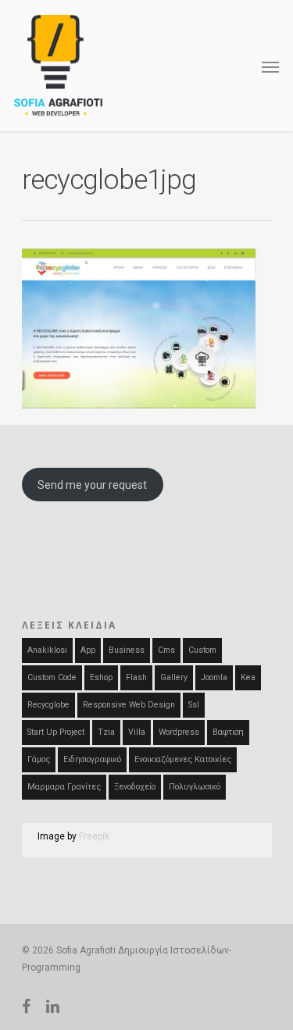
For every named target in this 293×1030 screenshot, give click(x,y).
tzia (106, 732)
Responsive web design (129, 705)
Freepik (94, 836)
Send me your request (92, 485)
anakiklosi (47, 650)
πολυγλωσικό (194, 787)
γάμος (38, 759)
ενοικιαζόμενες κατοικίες (182, 759)
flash (136, 677)
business (127, 650)
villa (136, 732)
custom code (52, 677)
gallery (174, 677)
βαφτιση (228, 732)
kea (248, 677)
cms (166, 650)
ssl (193, 705)
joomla (214, 677)
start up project (55, 732)
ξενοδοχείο (134, 787)
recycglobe (48, 705)
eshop (101, 677)
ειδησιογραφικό (92, 759)
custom (202, 650)
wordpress (179, 732)
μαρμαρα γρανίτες (64, 787)
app (87, 650)
